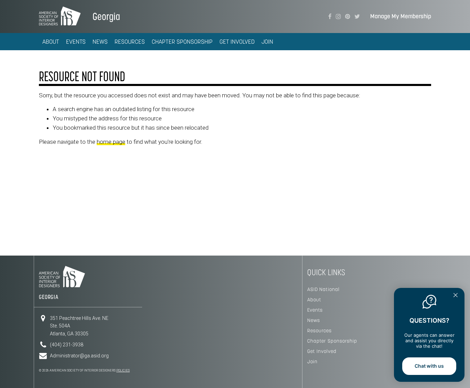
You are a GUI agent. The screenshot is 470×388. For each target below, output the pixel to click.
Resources (319, 330)
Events (315, 310)
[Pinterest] (347, 16)
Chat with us (429, 366)
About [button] (50, 41)
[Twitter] (357, 16)
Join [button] (267, 41)
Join (312, 361)
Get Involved (322, 351)
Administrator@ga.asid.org (79, 355)
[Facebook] (330, 16)
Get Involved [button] (237, 41)
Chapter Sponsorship (332, 341)
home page (111, 141)
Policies (123, 370)
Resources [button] (130, 41)
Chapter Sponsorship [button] (182, 41)
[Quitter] (455, 295)
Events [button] (76, 41)
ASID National (323, 289)
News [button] (100, 41)
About (314, 300)
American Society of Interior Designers (60, 15)
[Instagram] (338, 16)
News (313, 320)
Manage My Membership (400, 16)
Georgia (106, 16)
